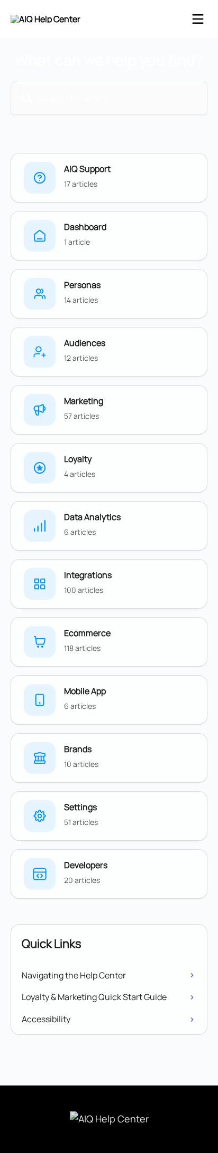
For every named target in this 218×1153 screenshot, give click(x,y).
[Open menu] (197, 19)
